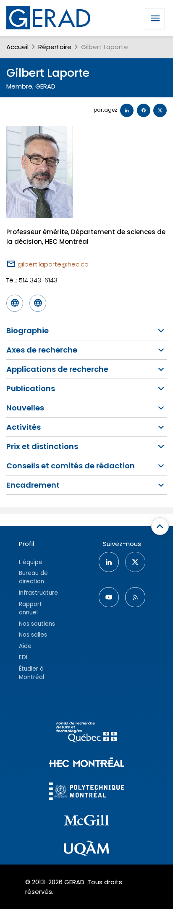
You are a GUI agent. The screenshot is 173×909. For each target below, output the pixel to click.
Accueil (17, 46)
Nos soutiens (37, 624)
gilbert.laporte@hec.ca (53, 264)
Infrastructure (38, 593)
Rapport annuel (30, 608)
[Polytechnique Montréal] (86, 792)
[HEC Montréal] (86, 763)
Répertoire (54, 46)
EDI (23, 657)
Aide (25, 646)
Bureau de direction (33, 577)
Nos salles (33, 635)
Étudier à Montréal (31, 673)
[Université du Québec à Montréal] (86, 849)
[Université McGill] (86, 822)
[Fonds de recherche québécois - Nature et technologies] (86, 733)
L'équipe (30, 562)
